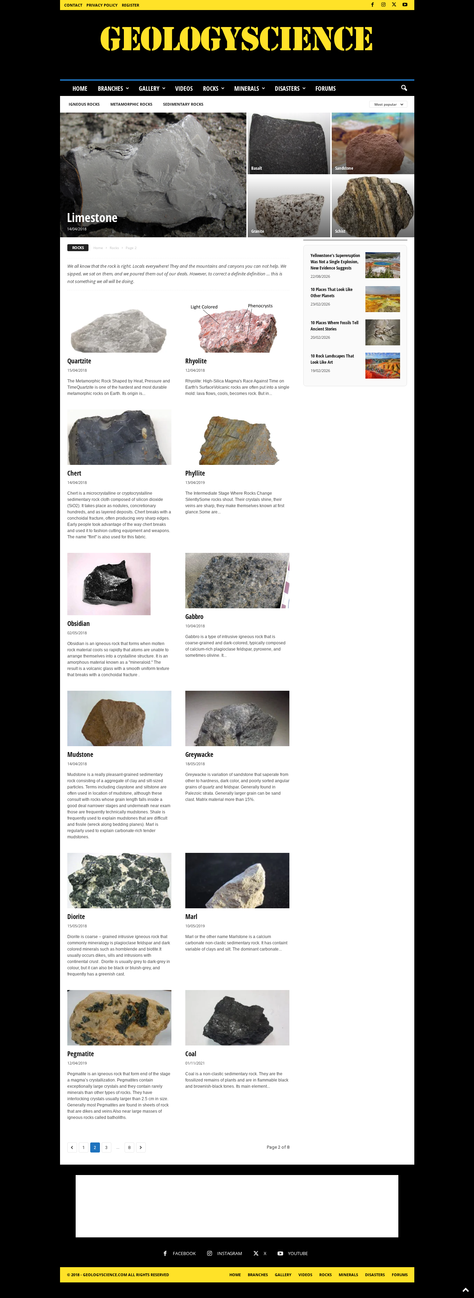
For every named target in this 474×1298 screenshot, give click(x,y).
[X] (394, 5)
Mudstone (80, 754)
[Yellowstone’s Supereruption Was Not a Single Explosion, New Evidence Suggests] (382, 265)
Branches (110, 88)
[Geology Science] (237, 44)
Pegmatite (80, 1053)
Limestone (92, 217)
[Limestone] (153, 175)
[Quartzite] (119, 325)
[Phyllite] (237, 437)
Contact (73, 5)
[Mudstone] (119, 718)
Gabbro (194, 616)
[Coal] (237, 1017)
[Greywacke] (237, 718)
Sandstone (344, 168)
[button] (404, 88)
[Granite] (289, 206)
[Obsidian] (119, 584)
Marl (191, 916)
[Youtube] (405, 5)
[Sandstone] (373, 143)
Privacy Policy (102, 5)
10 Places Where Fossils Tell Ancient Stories (334, 325)
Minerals (246, 88)
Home (80, 88)
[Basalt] (289, 143)
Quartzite (79, 360)
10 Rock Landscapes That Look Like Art (332, 359)
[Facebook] (373, 5)
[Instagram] (383, 5)
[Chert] (119, 437)
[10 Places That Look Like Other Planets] (382, 299)
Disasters (287, 88)
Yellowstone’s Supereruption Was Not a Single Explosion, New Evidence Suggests (335, 261)
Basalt (256, 168)
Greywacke (199, 754)
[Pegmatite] (119, 1017)
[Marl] (237, 880)
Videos (184, 88)
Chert (74, 473)
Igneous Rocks (84, 104)
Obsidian (78, 623)
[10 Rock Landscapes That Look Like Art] (382, 366)
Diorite (76, 916)
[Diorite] (119, 880)
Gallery (149, 88)
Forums (325, 88)
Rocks (210, 88)
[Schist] (373, 206)
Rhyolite (196, 360)
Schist (340, 231)
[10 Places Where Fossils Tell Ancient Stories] (382, 332)
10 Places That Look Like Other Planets (332, 292)
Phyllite (195, 473)
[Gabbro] (237, 580)
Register (130, 5)
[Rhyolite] (237, 325)
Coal (190, 1053)
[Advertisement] (237, 1206)
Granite (257, 231)
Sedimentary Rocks (183, 104)
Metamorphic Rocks (131, 104)
